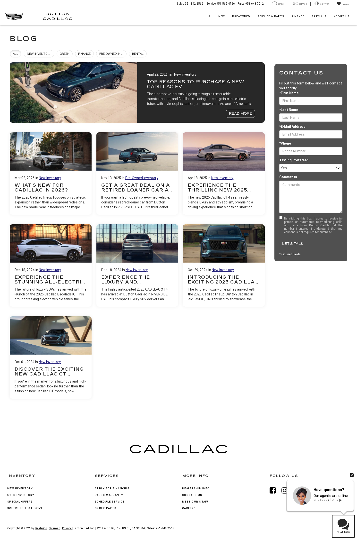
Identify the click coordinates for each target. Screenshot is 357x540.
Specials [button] (319, 16)
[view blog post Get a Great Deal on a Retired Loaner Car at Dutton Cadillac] (137, 173)
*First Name (288, 93)
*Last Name (288, 110)
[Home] (210, 16)
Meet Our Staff (195, 501)
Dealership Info (196, 488)
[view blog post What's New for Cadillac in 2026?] (51, 173)
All (15, 53)
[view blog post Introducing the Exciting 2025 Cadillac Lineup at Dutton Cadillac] (224, 265)
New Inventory (185, 74)
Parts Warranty (109, 495)
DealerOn (41, 528)
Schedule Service (109, 501)
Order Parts (105, 508)
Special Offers (20, 501)
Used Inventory (20, 495)
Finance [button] (298, 16)
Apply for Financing (112, 488)
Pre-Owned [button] (241, 16)
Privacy (67, 528)
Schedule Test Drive (25, 508)
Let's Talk (292, 244)
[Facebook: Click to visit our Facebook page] (275, 490)
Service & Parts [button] (270, 16)
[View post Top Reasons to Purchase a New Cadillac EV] (137, 92)
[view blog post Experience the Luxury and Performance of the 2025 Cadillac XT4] (137, 265)
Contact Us (192, 495)
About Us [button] (342, 16)
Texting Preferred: (294, 160)
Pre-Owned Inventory (141, 178)
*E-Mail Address (292, 126)
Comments (288, 177)
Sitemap (54, 528)
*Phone (285, 143)
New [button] (221, 16)
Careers (189, 508)
